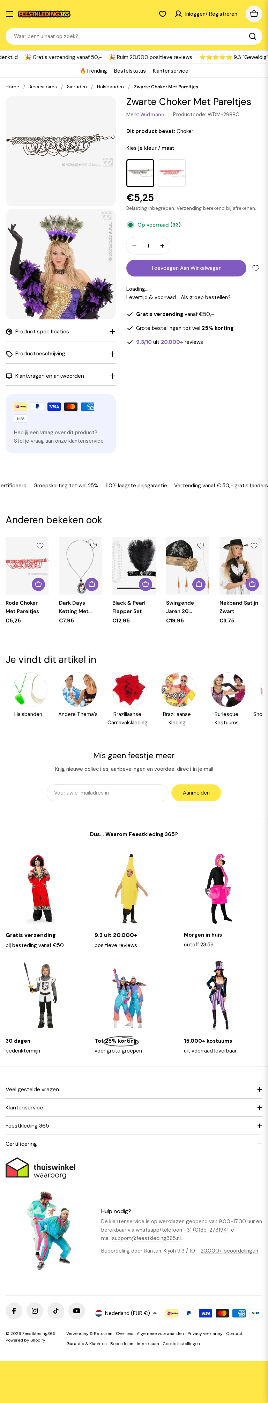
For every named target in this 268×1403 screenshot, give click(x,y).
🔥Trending (93, 70)
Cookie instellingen (181, 1343)
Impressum (148, 1343)
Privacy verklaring (205, 1333)
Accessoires (43, 87)
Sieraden (77, 87)
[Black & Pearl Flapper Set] (133, 566)
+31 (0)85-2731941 (206, 1229)
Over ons (124, 1333)
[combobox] (134, 36)
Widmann (152, 114)
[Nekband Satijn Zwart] (240, 566)
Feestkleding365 (38, 1333)
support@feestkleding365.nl (146, 1238)
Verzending (189, 208)
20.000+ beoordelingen (229, 1250)
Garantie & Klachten (86, 1343)
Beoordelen (121, 1343)
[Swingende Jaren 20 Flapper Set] (187, 566)
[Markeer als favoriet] (255, 268)
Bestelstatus (130, 70)
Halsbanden (110, 87)
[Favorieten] (162, 14)
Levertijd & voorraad (151, 297)
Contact (234, 1333)
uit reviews (169, 342)
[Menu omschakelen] (10, 14)
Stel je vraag (29, 440)
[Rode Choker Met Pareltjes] (27, 566)
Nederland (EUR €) (127, 1313)
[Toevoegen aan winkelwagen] (38, 584)
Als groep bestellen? (206, 297)
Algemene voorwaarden (160, 1333)
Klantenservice (170, 70)
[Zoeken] (252, 36)
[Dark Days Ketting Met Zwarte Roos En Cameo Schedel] (80, 566)
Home (12, 87)
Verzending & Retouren (89, 1333)
